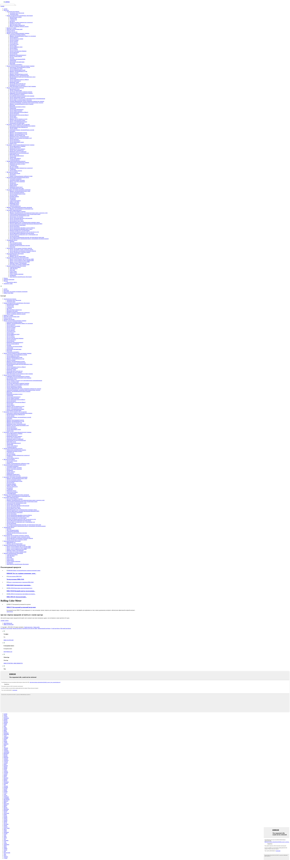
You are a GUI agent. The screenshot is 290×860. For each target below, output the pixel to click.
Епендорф (12, 270)
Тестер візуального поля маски (18, 225)
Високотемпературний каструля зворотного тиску (22, 76)
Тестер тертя (13, 116)
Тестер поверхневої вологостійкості (19, 112)
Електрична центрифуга (16, 64)
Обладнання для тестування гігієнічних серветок (19, 248)
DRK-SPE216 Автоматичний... (17, 597)
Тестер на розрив (14, 40)
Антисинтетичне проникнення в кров (19, 215)
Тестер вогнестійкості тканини (18, 211)
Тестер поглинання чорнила (17, 192)
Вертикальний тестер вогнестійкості (19, 115)
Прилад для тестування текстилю (15, 87)
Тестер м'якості (13, 48)
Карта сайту (37, 627)
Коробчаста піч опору (15, 23)
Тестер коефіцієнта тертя (16, 47)
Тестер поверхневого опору (17, 142)
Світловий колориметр (15, 178)
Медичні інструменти (12, 172)
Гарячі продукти (28, 627)
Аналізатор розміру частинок (17, 180)
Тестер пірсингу (14, 42)
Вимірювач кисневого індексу (17, 164)
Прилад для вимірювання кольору (18, 121)
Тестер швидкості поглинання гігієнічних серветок (23, 251)
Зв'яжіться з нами (8, 283)
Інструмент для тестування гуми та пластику (18, 124)
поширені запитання (9, 279)
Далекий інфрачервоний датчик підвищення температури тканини (27, 101)
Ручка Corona (13, 271)
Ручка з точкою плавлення (16, 274)
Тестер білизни (13, 53)
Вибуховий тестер (14, 154)
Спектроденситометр (15, 200)
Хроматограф (13, 18)
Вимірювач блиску (14, 203)
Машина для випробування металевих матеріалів (19, 207)
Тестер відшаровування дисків (17, 70)
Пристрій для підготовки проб (14, 29)
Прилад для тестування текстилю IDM (20, 261)
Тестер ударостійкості (15, 158)
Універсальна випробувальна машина (19, 162)
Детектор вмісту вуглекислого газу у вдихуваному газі (24, 234)
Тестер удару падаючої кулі (17, 150)
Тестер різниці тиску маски (17, 221)
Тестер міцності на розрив (16, 38)
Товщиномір (13, 60)
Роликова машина (14, 196)
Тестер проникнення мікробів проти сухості (21, 229)
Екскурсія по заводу (12, 282)
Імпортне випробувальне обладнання (16, 266)
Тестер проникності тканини (17, 94)
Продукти (6, 10)
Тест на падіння (14, 49)
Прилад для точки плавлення (17, 181)
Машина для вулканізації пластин (18, 132)
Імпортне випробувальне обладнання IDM (17, 257)
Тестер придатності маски (16, 219)
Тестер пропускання (15, 173)
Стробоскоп (13, 169)
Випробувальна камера (16, 17)
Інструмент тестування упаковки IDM (19, 264)
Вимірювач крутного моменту (17, 85)
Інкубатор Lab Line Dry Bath (29, 628)
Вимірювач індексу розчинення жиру (19, 75)
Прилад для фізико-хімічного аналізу (19, 26)
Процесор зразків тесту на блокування (19, 230)
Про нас (6, 280)
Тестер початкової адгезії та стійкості (19, 79)
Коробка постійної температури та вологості (21, 22)
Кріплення (12, 246)
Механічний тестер (15, 89)
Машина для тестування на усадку (18, 119)
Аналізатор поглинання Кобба (17, 59)
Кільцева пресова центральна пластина (20, 245)
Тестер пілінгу (13, 45)
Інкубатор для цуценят (6, 628)
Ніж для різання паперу (16, 242)
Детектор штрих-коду (15, 206)
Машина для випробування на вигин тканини (21, 104)
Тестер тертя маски (14, 226)
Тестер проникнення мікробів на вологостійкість (22, 227)
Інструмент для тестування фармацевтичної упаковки (20, 144)
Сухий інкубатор (55, 628)
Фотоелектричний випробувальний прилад (18, 177)
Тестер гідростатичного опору (17, 120)
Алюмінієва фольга (15, 159)
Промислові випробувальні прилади (16, 161)
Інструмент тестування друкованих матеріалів (18, 189)
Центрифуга (13, 174)
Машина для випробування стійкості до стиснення (23, 36)
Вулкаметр (12, 131)
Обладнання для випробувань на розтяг (20, 67)
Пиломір (12, 57)
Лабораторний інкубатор (44, 628)
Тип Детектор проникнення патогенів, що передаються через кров (27, 237)
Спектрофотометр (14, 204)
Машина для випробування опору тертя (20, 191)
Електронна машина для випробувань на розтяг (22, 129)
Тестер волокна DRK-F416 (15, 579)
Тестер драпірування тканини (17, 97)
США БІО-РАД (14, 268)
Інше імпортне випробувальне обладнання (21, 276)
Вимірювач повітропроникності (18, 55)
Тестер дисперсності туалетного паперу (20, 252)
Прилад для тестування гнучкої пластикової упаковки (20, 66)
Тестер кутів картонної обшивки (18, 51)
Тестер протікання (14, 236)
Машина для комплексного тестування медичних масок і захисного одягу (29, 212)
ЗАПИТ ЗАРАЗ (5, 620)
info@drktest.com (8, 623)
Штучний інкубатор (65, 628)
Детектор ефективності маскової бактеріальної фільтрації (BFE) (26, 223)
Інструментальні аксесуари (17, 188)
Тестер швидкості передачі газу (18, 83)
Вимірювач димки (14, 82)
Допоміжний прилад (12, 240)
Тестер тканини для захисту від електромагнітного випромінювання (27, 98)
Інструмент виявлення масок (14, 210)
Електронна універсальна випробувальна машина (22, 125)
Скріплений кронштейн (16, 244)
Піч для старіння (14, 166)
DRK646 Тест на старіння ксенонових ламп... (21, 573)
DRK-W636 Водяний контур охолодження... (21, 591)
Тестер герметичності (15, 81)
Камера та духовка (11, 27)
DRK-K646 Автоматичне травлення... (19, 585)
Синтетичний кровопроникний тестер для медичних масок (25, 214)
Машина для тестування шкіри (18, 256)
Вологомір (12, 63)
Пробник (12, 241)
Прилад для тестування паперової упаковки (18, 33)
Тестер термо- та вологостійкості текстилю (21, 100)
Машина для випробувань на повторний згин (21, 208)
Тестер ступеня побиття (16, 56)
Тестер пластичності (15, 140)
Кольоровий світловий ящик (17, 61)
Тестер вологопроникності (16, 109)
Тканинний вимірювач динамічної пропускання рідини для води (26, 102)
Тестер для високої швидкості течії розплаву (21, 218)
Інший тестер (13, 143)
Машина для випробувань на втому (19, 74)
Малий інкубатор (17, 628)
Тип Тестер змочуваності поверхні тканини (21, 91)
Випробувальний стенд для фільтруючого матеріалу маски (25, 222)
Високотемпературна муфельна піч (19, 127)
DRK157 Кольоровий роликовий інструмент (21, 607)
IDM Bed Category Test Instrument (18, 263)
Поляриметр (13, 183)
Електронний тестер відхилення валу (19, 153)
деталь (11, 611)
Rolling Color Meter (14, 202)
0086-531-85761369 (8, 624)
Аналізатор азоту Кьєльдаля (17, 13)
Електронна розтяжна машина (17, 34)
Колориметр (13, 198)
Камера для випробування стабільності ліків (21, 176)
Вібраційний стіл (14, 255)
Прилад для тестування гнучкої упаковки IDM (22, 260)
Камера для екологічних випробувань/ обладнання (20, 15)
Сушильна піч (13, 19)
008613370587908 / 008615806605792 (13, 663)
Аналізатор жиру (14, 14)
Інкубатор (12, 21)
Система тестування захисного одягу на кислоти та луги (24, 232)
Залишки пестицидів (12, 32)
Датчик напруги (14, 184)
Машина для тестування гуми (17, 135)
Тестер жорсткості (14, 52)
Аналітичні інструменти (13, 11)
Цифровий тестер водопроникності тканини (21, 93)
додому (5, 8)
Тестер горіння (13, 128)
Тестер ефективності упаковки (17, 146)
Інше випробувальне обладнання (15, 253)
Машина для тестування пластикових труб (21, 138)
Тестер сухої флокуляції (16, 90)
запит (8, 611)
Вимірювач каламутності (16, 187)
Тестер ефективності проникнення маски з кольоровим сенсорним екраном (29, 238)
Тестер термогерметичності (17, 155)
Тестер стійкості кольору (16, 110)
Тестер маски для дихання (16, 217)
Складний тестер (14, 44)
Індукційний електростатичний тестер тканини (22, 95)
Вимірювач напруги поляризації (18, 151)
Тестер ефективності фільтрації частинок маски (22, 233)
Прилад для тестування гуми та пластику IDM (22, 259)
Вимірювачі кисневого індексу (18, 106)
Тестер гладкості (14, 41)
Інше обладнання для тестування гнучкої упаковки (23, 86)
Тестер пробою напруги (16, 170)
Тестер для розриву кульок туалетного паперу (21, 249)
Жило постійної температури (17, 25)
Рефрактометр (13, 185)
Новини (6, 278)
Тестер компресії (14, 37)
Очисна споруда (11, 30)
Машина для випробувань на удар (18, 71)
